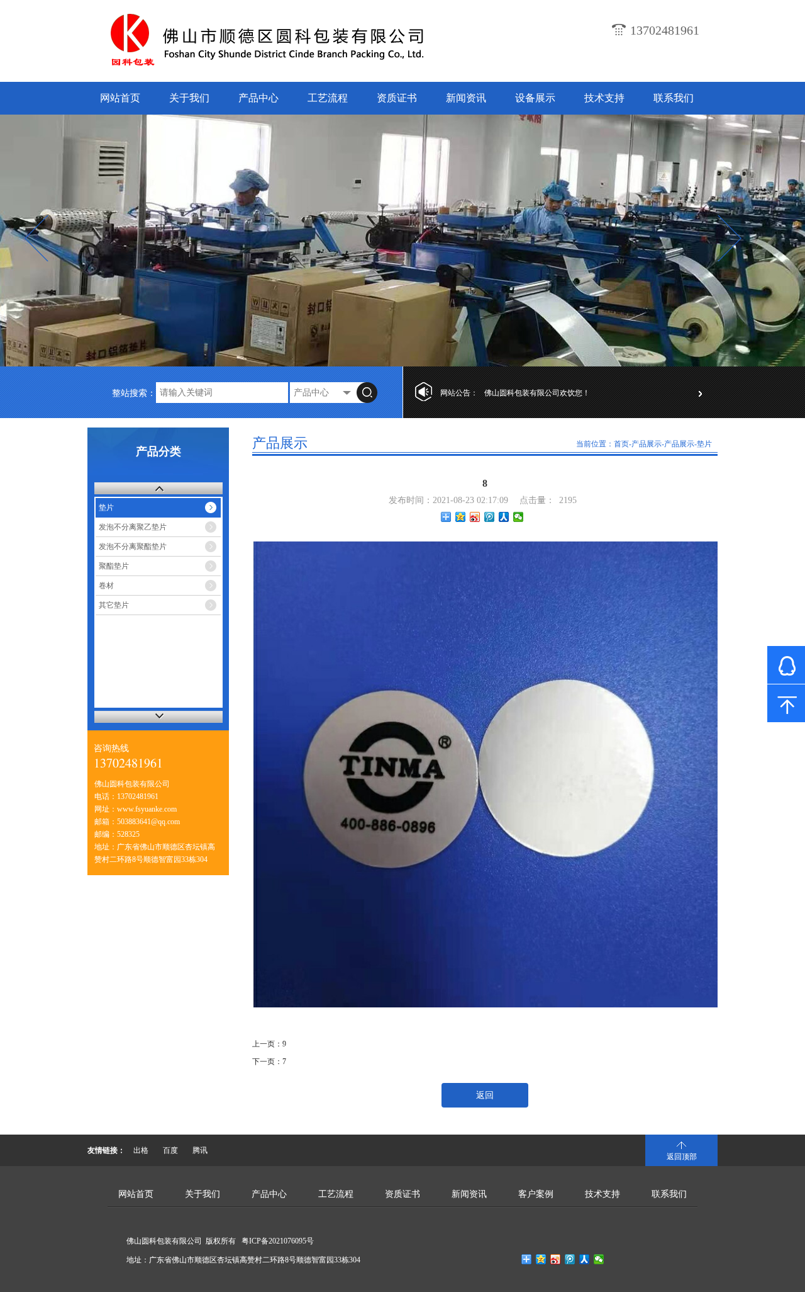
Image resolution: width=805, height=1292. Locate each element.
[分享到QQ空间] (460, 517)
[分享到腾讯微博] (489, 517)
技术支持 (604, 98)
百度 (170, 1150)
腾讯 (200, 1150)
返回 (485, 1095)
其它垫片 (114, 605)
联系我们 (673, 98)
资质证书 (397, 98)
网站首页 (120, 98)
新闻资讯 (466, 98)
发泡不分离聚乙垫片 (133, 527)
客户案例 (535, 1194)
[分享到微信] (518, 517)
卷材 (106, 585)
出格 (140, 1150)
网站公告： (459, 392)
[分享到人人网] (504, 517)
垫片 (106, 507)
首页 (621, 443)
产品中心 (258, 98)
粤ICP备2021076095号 (278, 1241)
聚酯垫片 (114, 566)
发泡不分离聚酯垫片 (133, 546)
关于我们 (189, 98)
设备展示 (535, 98)
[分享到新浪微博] (475, 517)
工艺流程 (328, 98)
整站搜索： (134, 393)
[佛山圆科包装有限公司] (288, 66)
